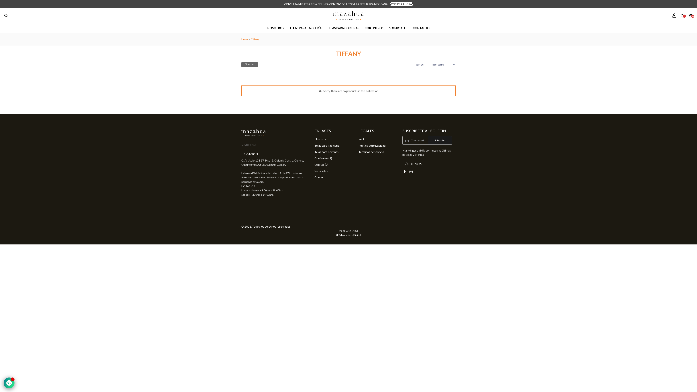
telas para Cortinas (343, 28)
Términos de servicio (371, 152)
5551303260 (248, 144)
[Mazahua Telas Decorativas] (348, 15)
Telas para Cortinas (327, 152)
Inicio (361, 139)
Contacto (421, 28)
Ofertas (321, 164)
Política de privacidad (372, 145)
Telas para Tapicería (305, 28)
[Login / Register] (674, 15)
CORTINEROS (374, 28)
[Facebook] (404, 171)
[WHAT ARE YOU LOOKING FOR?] (6, 15)
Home (244, 39)
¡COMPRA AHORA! (401, 4)
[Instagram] (411, 171)
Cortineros (323, 158)
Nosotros (275, 28)
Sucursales (398, 28)
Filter (250, 64)
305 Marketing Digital (348, 234)
